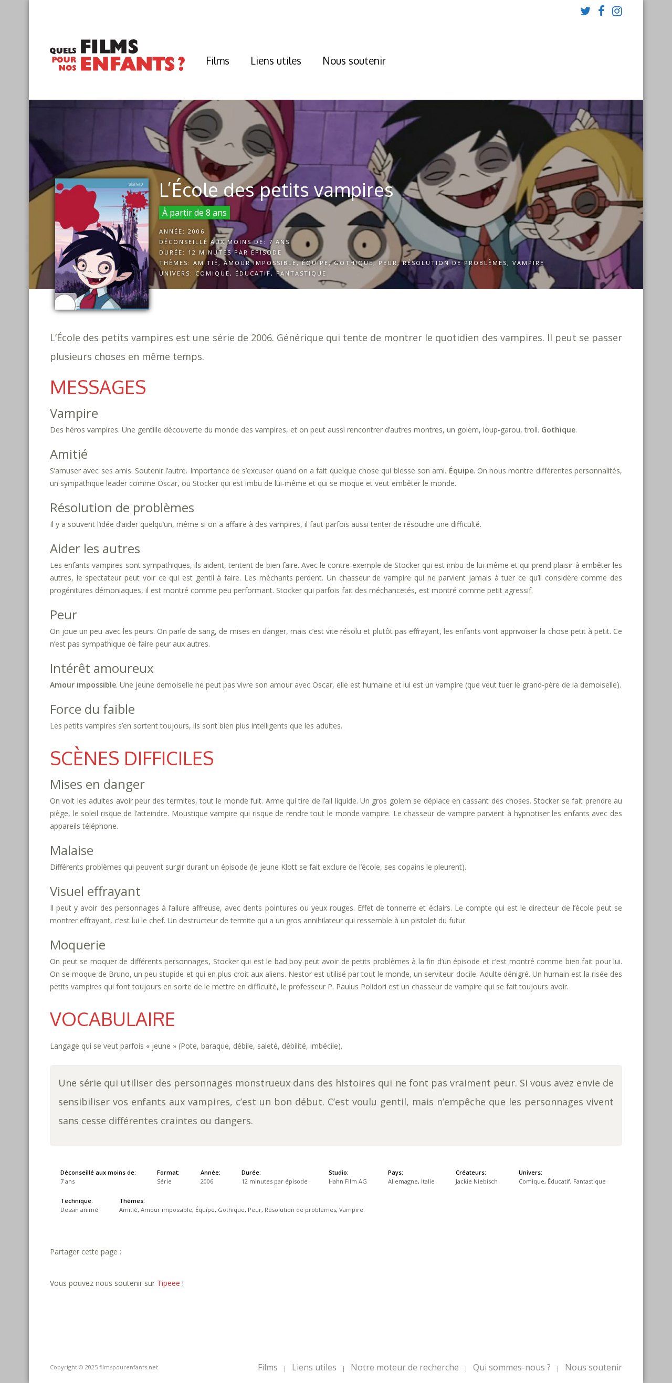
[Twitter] (585, 10)
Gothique (353, 263)
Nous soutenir (354, 60)
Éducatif (253, 273)
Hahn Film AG (348, 1181)
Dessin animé (79, 1209)
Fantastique (301, 273)
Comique (212, 273)
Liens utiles (275, 60)
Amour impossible (260, 263)
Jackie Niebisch (477, 1181)
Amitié (205, 263)
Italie (428, 1181)
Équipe (315, 263)
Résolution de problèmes (455, 263)
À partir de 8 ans (194, 212)
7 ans (279, 242)
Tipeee (168, 1283)
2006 (196, 231)
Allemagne (403, 1181)
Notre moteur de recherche (405, 1367)
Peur (388, 263)
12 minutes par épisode (235, 252)
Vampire (528, 263)
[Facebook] (601, 10)
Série (164, 1181)
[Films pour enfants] (117, 68)
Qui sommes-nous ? (512, 1367)
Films (217, 60)
